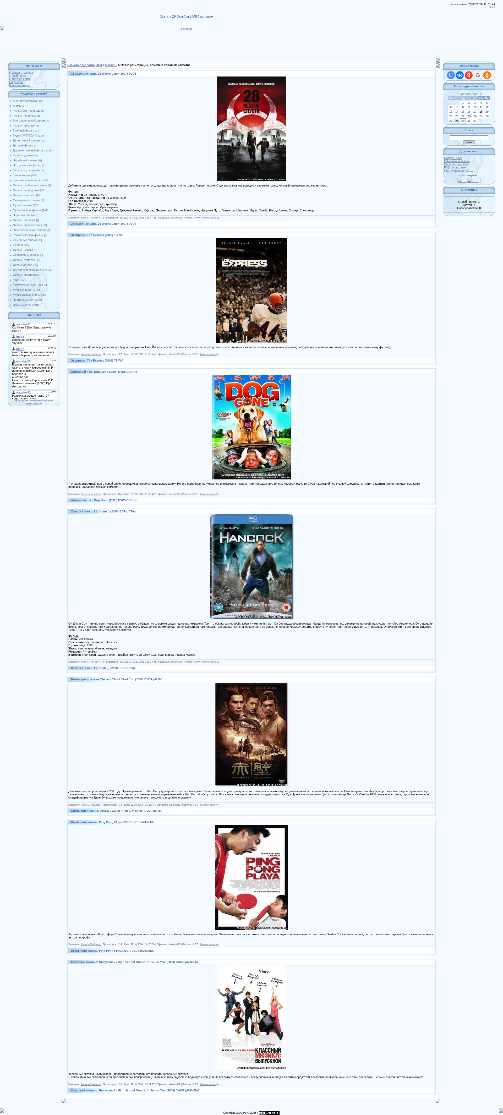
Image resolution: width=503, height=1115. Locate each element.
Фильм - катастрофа (26, 170)
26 (487, 116)
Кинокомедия (21, 175)
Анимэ (17, 105)
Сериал (18, 245)
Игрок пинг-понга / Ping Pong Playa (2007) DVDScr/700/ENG (113, 822)
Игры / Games (22, 304)
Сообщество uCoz (456, 164)
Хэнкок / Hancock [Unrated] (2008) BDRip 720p (103, 511)
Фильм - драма (23, 155)
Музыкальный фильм (27, 210)
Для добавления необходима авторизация (34, 402)
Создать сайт (453, 158)
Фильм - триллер (24, 259)
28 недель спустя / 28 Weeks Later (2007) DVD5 (103, 73)
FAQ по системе (455, 167)
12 (487, 107)
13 (450, 111)
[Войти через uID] (451, 75)
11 (481, 107)
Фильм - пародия (24, 220)
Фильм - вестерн (24, 125)
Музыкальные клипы (26, 294)
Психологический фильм (29, 230)
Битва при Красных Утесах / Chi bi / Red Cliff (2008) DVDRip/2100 (116, 679)
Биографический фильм (29, 120)
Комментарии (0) (211, 217)
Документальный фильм (29, 150)
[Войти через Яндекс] (469, 75)
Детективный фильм (26, 140)
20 (450, 116)
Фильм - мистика (24, 195)
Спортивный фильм (26, 254)
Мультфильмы (22, 205)
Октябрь (111, 65)
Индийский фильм (25, 160)
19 (487, 111)
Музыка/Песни (22, 289)
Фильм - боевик (23, 115)
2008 (99, 65)
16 (469, 111)
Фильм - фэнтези (24, 274)
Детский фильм (23, 145)
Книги (16, 279)
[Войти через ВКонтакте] (460, 75)
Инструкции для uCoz (458, 170)
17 (475, 111)
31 (475, 120)
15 (462, 111)
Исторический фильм (27, 165)
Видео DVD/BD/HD (25, 135)
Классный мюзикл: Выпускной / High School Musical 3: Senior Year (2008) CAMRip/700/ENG (135, 962)
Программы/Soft (23, 299)
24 (475, 116)
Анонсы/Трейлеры (25, 100)
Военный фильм (24, 130)
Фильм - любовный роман (30, 185)
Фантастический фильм (29, 269)
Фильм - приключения (27, 225)
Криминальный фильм (28, 180)
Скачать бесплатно (81, 65)
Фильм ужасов (22, 264)
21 (456, 116)
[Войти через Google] (478, 75)
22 (462, 116)
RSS (492, 7)
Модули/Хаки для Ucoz (28, 284)
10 (475, 107)
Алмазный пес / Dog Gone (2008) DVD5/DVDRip (104, 371)
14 (456, 111)
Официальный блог (457, 161)
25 (481, 116)
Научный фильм (24, 215)
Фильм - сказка (23, 250)
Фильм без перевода (26, 110)
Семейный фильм (25, 240)
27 (450, 120)
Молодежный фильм (26, 200)
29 (462, 120)
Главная (186, 28)
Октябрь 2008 (469, 93)
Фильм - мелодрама (26, 190)
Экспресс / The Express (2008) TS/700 (97, 235)
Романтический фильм (28, 235)
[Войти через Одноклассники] (487, 75)
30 (469, 120)
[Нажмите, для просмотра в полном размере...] (251, 78)
